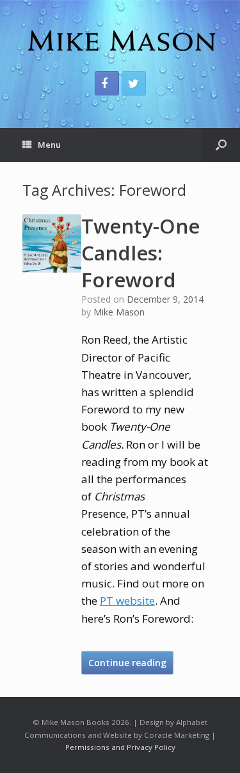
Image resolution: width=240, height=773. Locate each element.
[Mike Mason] (120, 40)
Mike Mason (119, 312)
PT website (127, 600)
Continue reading (127, 663)
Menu (49, 144)
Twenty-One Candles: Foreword (140, 252)
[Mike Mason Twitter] (134, 83)
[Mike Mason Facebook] (107, 83)
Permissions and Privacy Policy (120, 747)
